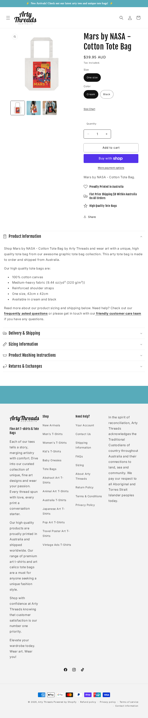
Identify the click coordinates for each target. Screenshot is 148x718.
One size (92, 77)
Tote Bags (49, 469)
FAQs (79, 456)
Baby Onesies (52, 460)
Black (106, 94)
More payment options (111, 167)
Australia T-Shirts (54, 500)
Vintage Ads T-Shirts (57, 544)
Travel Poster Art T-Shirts (56, 533)
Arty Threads (45, 702)
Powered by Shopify (65, 702)
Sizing (80, 465)
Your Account (85, 425)
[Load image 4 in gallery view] (50, 108)
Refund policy (88, 702)
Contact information (126, 705)
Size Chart (89, 108)
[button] (8, 18)
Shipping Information (83, 445)
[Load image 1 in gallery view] (18, 108)
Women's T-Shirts (55, 442)
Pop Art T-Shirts (54, 522)
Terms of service (129, 702)
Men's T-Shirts (52, 434)
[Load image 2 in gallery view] (34, 108)
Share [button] (92, 216)
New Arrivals (51, 425)
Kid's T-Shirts (52, 451)
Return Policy (85, 487)
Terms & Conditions (89, 496)
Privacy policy (108, 702)
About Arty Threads (83, 476)
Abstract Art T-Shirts (53, 480)
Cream (91, 94)
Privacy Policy (85, 505)
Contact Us (83, 434)
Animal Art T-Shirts (55, 491)
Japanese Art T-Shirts (54, 511)
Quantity (91, 123)
